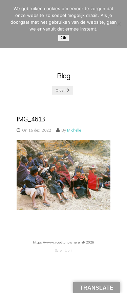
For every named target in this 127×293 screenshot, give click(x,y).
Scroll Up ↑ (63, 250)
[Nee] (118, 24)
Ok (63, 37)
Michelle (74, 130)
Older (61, 90)
